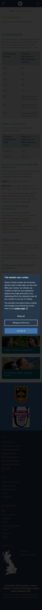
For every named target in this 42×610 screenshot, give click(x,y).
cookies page (19, 308)
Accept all (21, 331)
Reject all (21, 316)
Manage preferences (21, 323)
